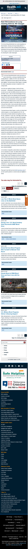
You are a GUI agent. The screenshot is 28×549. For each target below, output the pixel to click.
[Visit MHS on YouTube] (19, 366)
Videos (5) (16, 188)
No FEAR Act (8, 519)
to (5, 99)
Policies (2, 482)
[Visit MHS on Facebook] (12, 366)
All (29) (3, 188)
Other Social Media (8, 67)
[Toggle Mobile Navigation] (2, 8)
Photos (5, 350)
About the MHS (5, 392)
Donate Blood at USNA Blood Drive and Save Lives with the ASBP (10, 275)
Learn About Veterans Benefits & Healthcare (9, 502)
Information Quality (19, 525)
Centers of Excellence (5, 438)
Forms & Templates (5, 476)
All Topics (3, 424)
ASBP (12, 71)
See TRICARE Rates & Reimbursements (9, 504)
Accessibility (10, 522)
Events (5, 348)
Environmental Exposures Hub (7, 432)
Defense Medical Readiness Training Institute (10, 414)
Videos (5, 354)
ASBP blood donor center (20, 170)
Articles (5, 345)
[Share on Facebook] (2, 65)
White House (14, 531)
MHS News (3, 452)
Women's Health (4, 450)
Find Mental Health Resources (7, 506)
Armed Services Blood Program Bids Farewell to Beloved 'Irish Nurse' (10, 249)
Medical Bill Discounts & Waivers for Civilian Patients (11, 442)
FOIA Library (3, 474)
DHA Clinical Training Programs (7, 410)
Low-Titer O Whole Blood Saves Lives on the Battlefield (10, 200)
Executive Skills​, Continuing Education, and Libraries (11, 416)
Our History (3, 402)
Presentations (4, 484)
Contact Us (3, 406)
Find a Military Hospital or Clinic (7, 496)
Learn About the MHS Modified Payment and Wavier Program (13, 500)
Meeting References (5, 480)
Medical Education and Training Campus (9, 418)
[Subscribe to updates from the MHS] (22, 366)
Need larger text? (7, 18)
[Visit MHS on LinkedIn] (9, 366)
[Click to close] (26, 197)
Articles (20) (9, 188)
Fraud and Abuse (17, 519)
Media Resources (4, 464)
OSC (21, 531)
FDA (4, 127)
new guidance (22, 75)
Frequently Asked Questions (6, 478)
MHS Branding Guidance (6, 404)
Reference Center (5, 466)
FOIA (18, 522)
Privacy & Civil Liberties (6, 444)
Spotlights (6, 352)
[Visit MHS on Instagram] (6, 366)
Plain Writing (18, 528)
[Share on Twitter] (5, 65)
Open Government (9, 528)
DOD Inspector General (7, 525)
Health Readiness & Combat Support (8, 436)
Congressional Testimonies (6, 470)
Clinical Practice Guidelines (6, 468)
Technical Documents (5, 490)
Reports (2, 488)
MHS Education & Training (7, 408)
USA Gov (6, 531)
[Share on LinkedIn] (7, 65)
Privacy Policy (17, 517)
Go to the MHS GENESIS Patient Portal (9, 498)
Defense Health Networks (11, 239)
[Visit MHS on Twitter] (15, 366)
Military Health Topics (6, 422)
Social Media (3, 462)
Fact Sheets (3, 472)
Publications (3, 486)
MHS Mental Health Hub (6, 430)
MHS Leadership (4, 394)
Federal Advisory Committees (7, 400)
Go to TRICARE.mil (5, 494)
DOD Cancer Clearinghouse (6, 426)
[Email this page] (9, 65)
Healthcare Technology (5, 440)
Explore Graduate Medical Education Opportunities (11, 510)
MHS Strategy (4, 398)
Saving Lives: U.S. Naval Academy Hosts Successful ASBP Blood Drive (11, 224)
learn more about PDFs (15, 544)
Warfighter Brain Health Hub (6, 428)
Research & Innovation (5, 446)
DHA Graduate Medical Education (7, 412)
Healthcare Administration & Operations (9, 434)
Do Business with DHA (5, 508)
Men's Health (3, 448)
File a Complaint (4, 511)
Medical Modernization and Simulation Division (10, 420)
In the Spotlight (4, 460)
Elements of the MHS (5, 396)
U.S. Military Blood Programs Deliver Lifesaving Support (10, 313)
